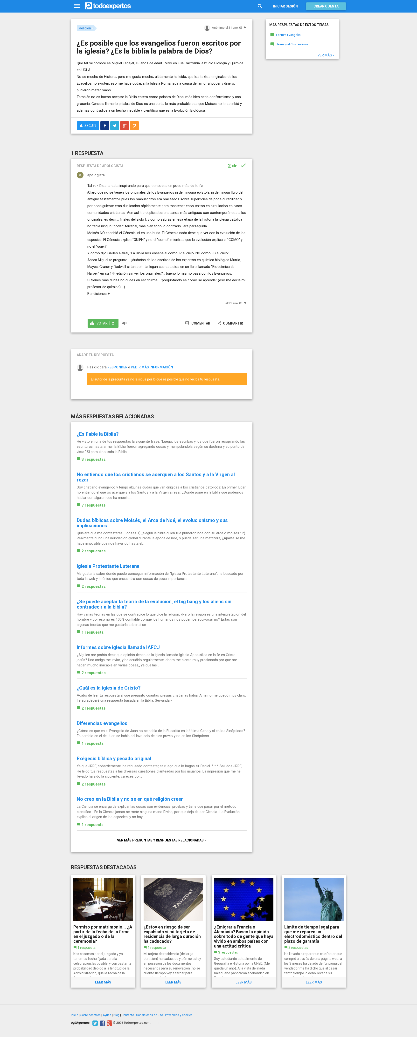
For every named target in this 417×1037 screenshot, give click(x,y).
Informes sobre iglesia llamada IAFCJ (118, 647)
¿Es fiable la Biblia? (98, 434)
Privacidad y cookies (179, 1015)
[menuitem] (104, 125)
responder (117, 367)
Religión (85, 28)
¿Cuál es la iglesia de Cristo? (109, 688)
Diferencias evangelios (102, 723)
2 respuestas (94, 551)
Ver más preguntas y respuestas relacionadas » (161, 840)
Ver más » (326, 55)
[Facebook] (101, 1022)
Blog (116, 1015)
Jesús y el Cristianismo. (292, 44)
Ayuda (107, 1015)
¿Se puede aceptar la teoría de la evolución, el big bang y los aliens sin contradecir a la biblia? (154, 604)
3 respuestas (94, 459)
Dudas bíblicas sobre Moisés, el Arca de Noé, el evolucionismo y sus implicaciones (152, 523)
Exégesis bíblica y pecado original (114, 758)
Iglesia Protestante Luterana (108, 566)
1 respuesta (93, 632)
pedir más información (152, 367)
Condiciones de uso (149, 1015)
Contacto (128, 1015)
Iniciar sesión (285, 6)
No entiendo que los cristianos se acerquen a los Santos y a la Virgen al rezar (156, 477)
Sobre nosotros (90, 1015)
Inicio (74, 1015)
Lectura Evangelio (288, 35)
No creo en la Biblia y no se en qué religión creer (130, 799)
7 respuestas (94, 505)
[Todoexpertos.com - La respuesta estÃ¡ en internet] (107, 6)
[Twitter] (94, 1022)
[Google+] (109, 1022)
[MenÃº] (77, 6)
